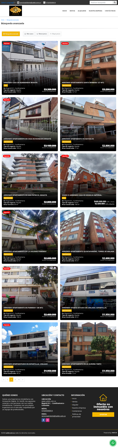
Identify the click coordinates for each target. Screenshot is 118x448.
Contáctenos (110, 11)
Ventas (72, 11)
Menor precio (42, 34)
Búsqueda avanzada (13, 20)
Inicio (64, 11)
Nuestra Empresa (95, 11)
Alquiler (75, 405)
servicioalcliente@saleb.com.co (30, 3)
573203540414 (51, 3)
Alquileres (82, 11)
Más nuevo (29, 34)
